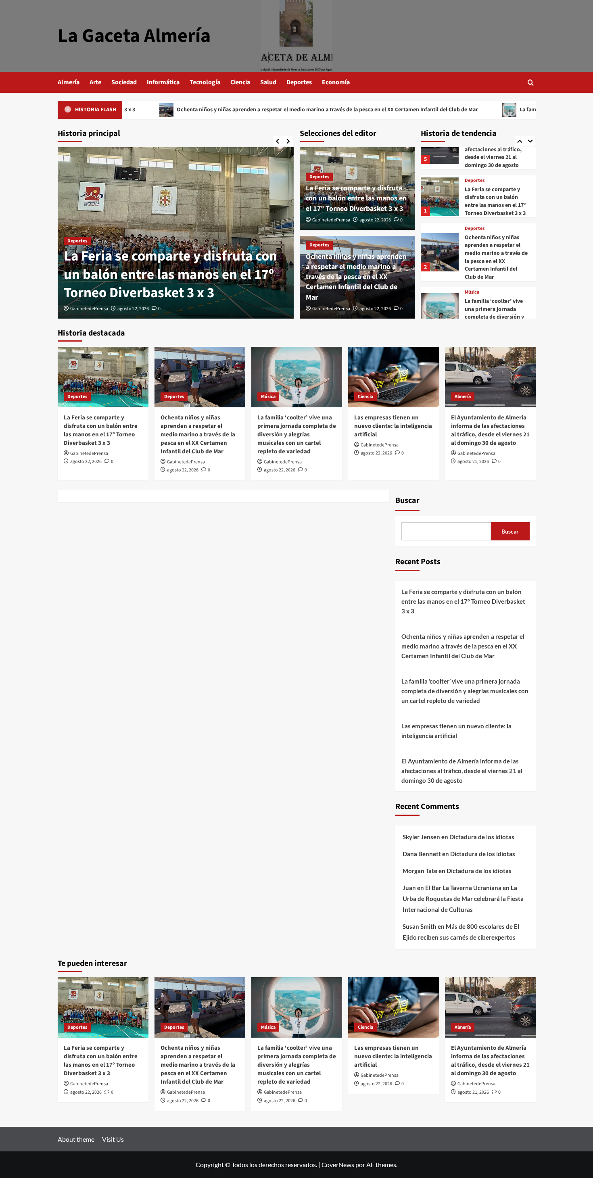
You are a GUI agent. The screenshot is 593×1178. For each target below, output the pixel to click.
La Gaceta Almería (134, 36)
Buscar (407, 500)
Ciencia (240, 82)
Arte (95, 82)
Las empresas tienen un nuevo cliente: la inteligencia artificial (393, 426)
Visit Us (113, 1139)
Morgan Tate (420, 870)
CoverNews (338, 1164)
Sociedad (124, 82)
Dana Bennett (422, 853)
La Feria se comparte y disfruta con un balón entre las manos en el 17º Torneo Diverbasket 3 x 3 (170, 274)
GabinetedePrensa (89, 308)
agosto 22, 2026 (133, 308)
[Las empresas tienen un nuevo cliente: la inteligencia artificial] (393, 377)
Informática (163, 82)
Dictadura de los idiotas (481, 836)
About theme (76, 1139)
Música (472, 292)
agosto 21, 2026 (473, 461)
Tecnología (205, 82)
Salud (268, 82)
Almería (68, 82)
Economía (336, 82)
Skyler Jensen (421, 836)
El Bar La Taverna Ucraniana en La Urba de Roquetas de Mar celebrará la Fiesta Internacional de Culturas (463, 898)
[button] (531, 82)
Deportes (299, 82)
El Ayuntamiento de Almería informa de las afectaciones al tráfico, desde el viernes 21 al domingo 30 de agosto (493, 149)
